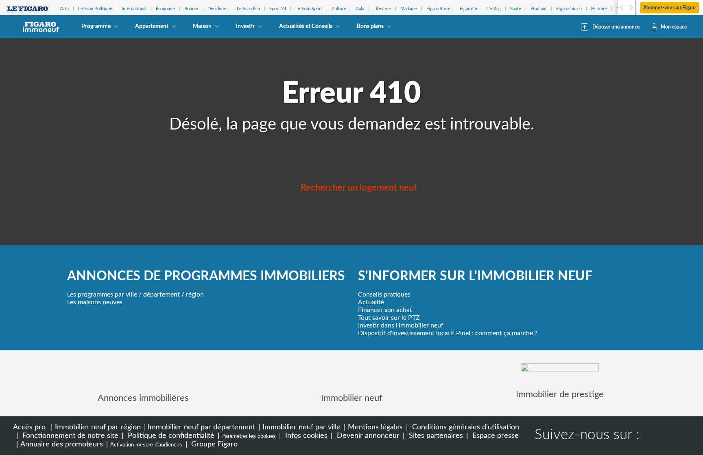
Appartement (151, 26)
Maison (202, 26)
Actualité (371, 302)
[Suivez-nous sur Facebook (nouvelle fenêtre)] (653, 436)
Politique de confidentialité (170, 435)
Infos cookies (305, 435)
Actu (64, 9)
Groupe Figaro (213, 444)
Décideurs (217, 9)
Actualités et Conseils (305, 26)
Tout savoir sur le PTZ (389, 317)
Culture (339, 9)
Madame (408, 9)
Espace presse (494, 435)
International (134, 9)
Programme (96, 26)
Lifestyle (382, 9)
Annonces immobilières (143, 397)
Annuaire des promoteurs (61, 444)
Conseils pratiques (384, 294)
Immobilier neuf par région (98, 427)
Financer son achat (385, 310)
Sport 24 (277, 9)
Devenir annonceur (367, 435)
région (195, 294)
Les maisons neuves (94, 302)
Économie (165, 9)
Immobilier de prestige (560, 394)
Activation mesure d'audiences (146, 445)
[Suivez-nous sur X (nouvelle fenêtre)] (679, 436)
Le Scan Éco (248, 9)
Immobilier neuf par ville (301, 427)
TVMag (494, 9)
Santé (515, 9)
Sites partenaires (435, 435)
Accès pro (29, 427)
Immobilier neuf (351, 397)
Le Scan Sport (308, 9)
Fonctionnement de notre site (69, 435)
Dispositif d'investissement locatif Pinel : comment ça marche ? (447, 333)
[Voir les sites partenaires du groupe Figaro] (27, 9)
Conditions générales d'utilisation (464, 427)
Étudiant (539, 9)
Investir (245, 26)
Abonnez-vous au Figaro (669, 7)
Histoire (599, 9)
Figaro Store (438, 9)
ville (131, 294)
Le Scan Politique (95, 9)
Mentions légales (375, 427)
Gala (360, 9)
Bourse (191, 9)
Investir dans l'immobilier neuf (400, 325)
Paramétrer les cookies (248, 436)
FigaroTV (468, 9)
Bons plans (370, 26)
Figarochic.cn (569, 9)
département (161, 294)
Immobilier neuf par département (201, 427)
